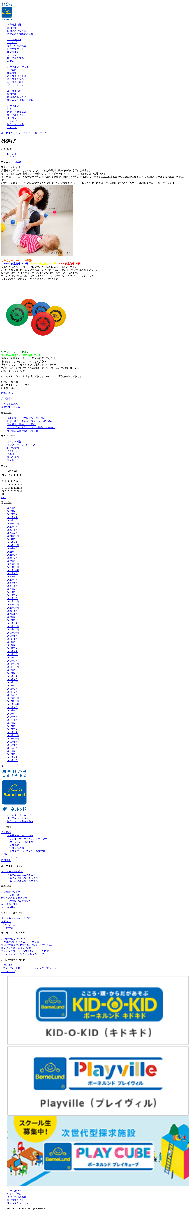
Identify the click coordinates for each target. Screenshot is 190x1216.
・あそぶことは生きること (21, 874)
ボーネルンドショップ (19, 815)
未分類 (19, 162)
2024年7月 (12, 539)
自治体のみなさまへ (17, 31)
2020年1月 (12, 623)
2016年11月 (13, 735)
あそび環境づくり (16, 76)
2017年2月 (12, 729)
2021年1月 (12, 598)
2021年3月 (12, 592)
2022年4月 (12, 551)
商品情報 (12, 73)
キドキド (6, 921)
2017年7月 (12, 713)
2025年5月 (12, 530)
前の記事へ (7, 393)
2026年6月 (12, 511)
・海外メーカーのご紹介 (20, 835)
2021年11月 (13, 567)
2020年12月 (13, 601)
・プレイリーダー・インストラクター (27, 838)
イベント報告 (14, 441)
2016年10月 (13, 738)
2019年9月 (12, 636)
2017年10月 (13, 704)
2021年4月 (12, 589)
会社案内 (12, 70)
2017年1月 (12, 732)
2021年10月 (13, 570)
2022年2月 (12, 558)
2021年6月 (12, 583)
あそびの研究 (8, 907)
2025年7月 (12, 527)
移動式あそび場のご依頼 (20, 34)
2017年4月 (12, 723)
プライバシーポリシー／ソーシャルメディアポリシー (29, 968)
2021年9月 (12, 573)
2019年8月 (12, 639)
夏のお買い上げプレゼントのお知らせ (27, 418)
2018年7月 (12, 676)
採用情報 (12, 27)
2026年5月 (12, 514)
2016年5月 (12, 754)
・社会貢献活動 (15, 848)
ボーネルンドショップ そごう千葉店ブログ (24, 133)
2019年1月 (12, 660)
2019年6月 (12, 645)
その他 (10, 454)
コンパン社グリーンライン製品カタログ (22, 954)
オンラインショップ (17, 818)
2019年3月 (12, 654)
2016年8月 (12, 745)
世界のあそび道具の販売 (14, 898)
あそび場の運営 (15, 82)
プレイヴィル (8, 924)
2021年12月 (13, 564)
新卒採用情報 (14, 24)
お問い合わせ (8, 965)
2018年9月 (12, 670)
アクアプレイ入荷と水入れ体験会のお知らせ (31, 427)
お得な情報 (13, 448)
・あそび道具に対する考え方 (22, 881)
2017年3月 (12, 726)
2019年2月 (12, 657)
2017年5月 (12, 720)
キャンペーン (14, 451)
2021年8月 (12, 576)
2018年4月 (12, 685)
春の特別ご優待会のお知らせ (22, 430)
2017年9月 (12, 707)
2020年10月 (13, 608)
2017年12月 (13, 698)
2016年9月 (12, 741)
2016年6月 (12, 751)
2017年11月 (13, 701)
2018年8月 (12, 673)
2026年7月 (12, 508)
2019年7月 (12, 642)
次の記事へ (7, 398)
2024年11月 (13, 536)
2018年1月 (12, 695)
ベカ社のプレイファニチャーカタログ (21, 941)
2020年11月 (13, 604)
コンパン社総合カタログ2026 (16, 948)
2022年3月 (12, 555)
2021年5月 (12, 586)
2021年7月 (12, 579)
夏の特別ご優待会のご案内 (21, 424)
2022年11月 (13, 545)
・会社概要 (13, 845)
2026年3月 (12, 520)
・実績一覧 (13, 895)
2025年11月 (13, 523)
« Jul (3, 497)
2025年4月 (12, 533)
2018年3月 (12, 689)
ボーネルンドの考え (17, 66)
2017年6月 (12, 717)
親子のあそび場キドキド (20, 821)
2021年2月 (12, 595)
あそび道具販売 (15, 79)
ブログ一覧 (7, 927)
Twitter (10, 156)
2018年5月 (12, 682)
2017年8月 (12, 710)
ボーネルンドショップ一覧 (15, 918)
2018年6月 (12, 679)
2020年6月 (12, 617)
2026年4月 (12, 517)
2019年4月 (12, 651)
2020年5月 (12, 620)
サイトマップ (8, 971)
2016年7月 (12, 748)
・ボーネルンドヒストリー (21, 841)
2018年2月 (12, 692)
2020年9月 (12, 611)
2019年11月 (13, 629)
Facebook (11, 154)
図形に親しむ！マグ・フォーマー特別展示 (29, 421)
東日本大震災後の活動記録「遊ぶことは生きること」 (29, 945)
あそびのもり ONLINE (13, 938)
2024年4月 (12, 542)
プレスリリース (15, 85)
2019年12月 (13, 626)
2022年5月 (12, 548)
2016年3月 (12, 760)
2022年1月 (12, 561)
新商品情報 (13, 457)
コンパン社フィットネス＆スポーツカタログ (25, 951)
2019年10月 (13, 632)
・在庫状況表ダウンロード (21, 901)
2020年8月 (12, 614)
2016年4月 (12, 757)
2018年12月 (13, 664)
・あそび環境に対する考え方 (22, 877)
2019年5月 (12, 648)
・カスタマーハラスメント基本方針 (26, 851)
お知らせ (6, 854)
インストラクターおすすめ (21, 444)
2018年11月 (13, 667)
